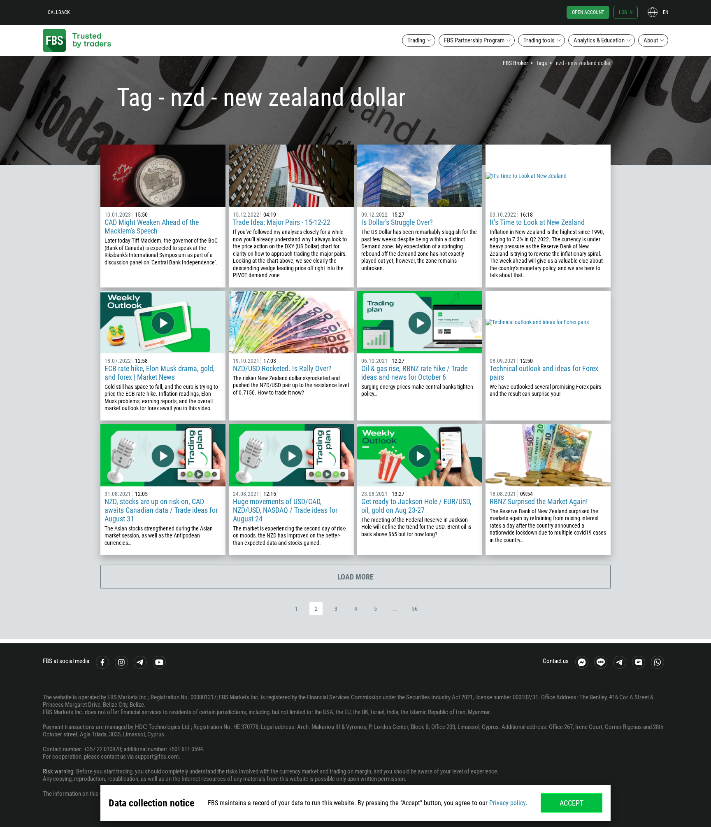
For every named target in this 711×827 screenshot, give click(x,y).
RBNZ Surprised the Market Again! (539, 501)
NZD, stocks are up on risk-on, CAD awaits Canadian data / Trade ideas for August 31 (161, 510)
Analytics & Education (599, 40)
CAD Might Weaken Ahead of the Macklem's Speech (152, 226)
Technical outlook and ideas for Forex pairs (544, 372)
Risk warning (58, 771)
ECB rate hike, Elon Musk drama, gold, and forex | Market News (160, 372)
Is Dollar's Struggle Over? (397, 222)
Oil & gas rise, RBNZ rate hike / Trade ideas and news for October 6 (414, 372)
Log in (625, 12)
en (665, 12)
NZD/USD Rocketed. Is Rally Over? (282, 368)
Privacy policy (507, 803)
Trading (416, 40)
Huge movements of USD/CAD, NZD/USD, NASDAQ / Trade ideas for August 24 (285, 510)
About (651, 40)
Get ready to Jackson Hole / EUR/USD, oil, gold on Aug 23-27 (416, 505)
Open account (588, 12)
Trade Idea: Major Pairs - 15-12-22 (281, 222)
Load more (355, 576)
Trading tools (539, 40)
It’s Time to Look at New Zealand (537, 222)
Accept (571, 803)
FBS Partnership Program (474, 40)
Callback (59, 12)
